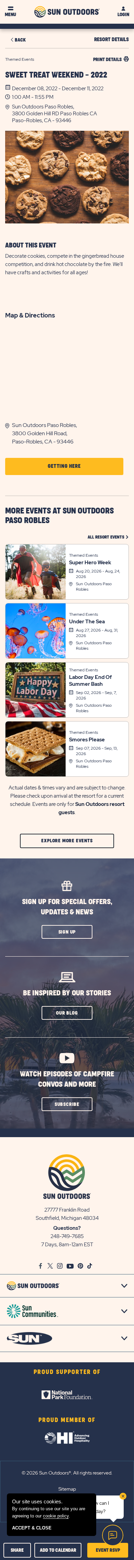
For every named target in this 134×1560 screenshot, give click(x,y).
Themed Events (83, 555)
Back (20, 40)
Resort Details (111, 39)
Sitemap (67, 1489)
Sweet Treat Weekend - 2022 (56, 75)
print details (107, 59)
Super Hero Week (90, 562)
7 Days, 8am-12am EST (67, 1244)
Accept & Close (32, 1527)
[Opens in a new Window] (67, 1395)
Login (123, 14)
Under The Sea (87, 621)
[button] (70, 113)
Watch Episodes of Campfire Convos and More (67, 1079)
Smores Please (87, 739)
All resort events (108, 537)
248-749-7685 (67, 1236)
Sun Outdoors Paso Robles (94, 586)
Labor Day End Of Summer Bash (90, 680)
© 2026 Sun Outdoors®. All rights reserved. (67, 1473)
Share (17, 1550)
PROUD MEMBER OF (67, 1420)
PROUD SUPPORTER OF (67, 1372)
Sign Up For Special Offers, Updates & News (67, 907)
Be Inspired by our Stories (67, 993)
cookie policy (56, 1515)
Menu (10, 14)
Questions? (67, 1228)
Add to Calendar (58, 1550)
